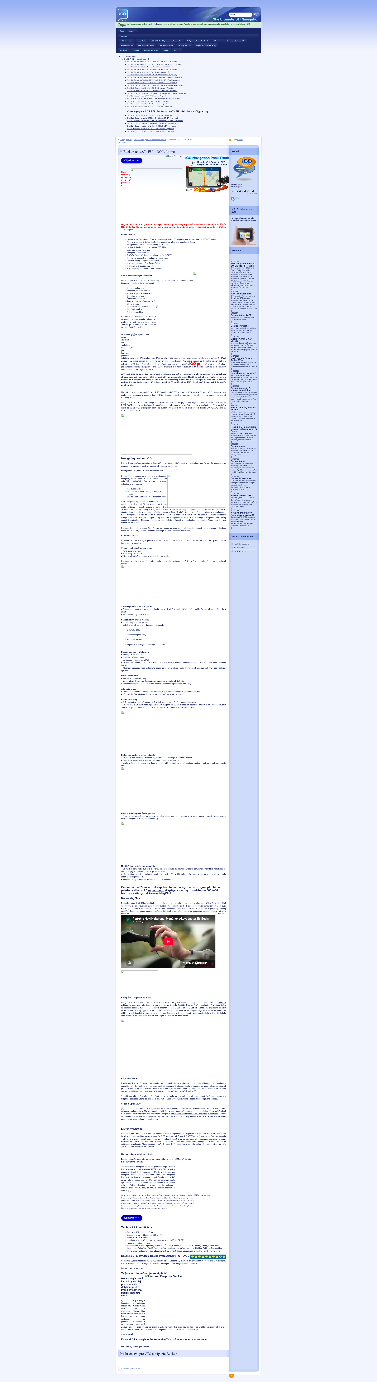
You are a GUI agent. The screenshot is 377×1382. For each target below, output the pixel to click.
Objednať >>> (131, 160)
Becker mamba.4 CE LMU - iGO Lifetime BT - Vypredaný (151, 123)
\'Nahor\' (232, 1375)
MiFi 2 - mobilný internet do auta (243, 408)
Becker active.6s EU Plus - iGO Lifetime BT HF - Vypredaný (152, 118)
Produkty (123, 36)
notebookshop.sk (155, 24)
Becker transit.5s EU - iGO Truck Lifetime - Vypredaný (150, 129)
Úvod (122, 31)
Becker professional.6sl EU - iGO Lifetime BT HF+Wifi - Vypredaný (155, 121)
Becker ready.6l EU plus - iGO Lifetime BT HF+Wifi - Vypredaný (153, 98)
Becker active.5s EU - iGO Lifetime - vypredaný (148, 104)
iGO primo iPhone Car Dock (197, 41)
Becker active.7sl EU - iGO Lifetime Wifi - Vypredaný (150, 115)
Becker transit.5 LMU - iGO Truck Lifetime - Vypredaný (150, 88)
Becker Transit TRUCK (242, 495)
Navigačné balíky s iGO (236, 41)
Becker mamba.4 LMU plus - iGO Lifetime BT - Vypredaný (152, 126)
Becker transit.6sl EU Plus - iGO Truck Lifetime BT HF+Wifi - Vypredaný (157, 93)
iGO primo (217, 41)
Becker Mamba (238, 446)
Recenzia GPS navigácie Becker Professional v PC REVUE (155, 1255)
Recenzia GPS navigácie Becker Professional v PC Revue (244, 429)
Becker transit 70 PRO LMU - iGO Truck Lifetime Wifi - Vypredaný (154, 64)
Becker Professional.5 (130, 1263)
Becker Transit (128, 56)
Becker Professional (241, 478)
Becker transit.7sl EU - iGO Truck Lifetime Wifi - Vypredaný (152, 91)
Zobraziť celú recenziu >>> (132, 1268)
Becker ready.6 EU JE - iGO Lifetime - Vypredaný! (148, 67)
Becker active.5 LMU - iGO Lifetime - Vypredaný (148, 72)
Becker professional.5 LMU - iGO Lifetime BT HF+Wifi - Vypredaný (154, 77)
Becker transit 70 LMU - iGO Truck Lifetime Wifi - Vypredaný (152, 61)
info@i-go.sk (239, 187)
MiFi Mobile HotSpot (146, 45)
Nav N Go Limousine (241, 544)
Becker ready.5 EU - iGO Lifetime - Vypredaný (147, 96)
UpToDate (155, 1108)
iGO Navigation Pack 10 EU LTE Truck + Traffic (243, 264)
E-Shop (177, 50)
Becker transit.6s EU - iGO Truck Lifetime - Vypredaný (150, 131)
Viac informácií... (129, 1334)
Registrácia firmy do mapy (206, 45)
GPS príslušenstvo (166, 45)
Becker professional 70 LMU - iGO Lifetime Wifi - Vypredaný (152, 75)
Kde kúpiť (123, 50)
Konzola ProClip (193, 1005)
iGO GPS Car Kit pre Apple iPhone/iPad (166, 41)
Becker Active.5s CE (241, 315)
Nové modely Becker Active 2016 (241, 359)
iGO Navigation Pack (241, 294)
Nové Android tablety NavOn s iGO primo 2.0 (242, 514)
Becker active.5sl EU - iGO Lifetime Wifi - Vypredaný (150, 106)
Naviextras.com (239, 547)
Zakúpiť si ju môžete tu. (148, 1119)
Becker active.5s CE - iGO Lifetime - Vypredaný (148, 101)
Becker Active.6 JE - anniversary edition (241, 389)
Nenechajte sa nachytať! (243, 373)
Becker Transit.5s (240, 326)
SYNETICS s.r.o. (240, 551)
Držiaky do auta (184, 45)
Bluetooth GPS (127, 45)
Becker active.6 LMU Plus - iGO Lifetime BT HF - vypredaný (152, 83)
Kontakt (166, 50)
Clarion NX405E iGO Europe (241, 340)
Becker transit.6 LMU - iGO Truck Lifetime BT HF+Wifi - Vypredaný (155, 85)
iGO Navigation (127, 41)
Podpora (136, 50)
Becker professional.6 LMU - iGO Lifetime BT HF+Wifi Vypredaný (154, 80)
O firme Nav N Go (151, 50)
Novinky (132, 31)
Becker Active (238, 461)
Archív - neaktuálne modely (136, 59)
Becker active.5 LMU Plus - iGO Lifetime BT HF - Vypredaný (152, 69)
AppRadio (142, 41)
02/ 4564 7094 (244, 191)
